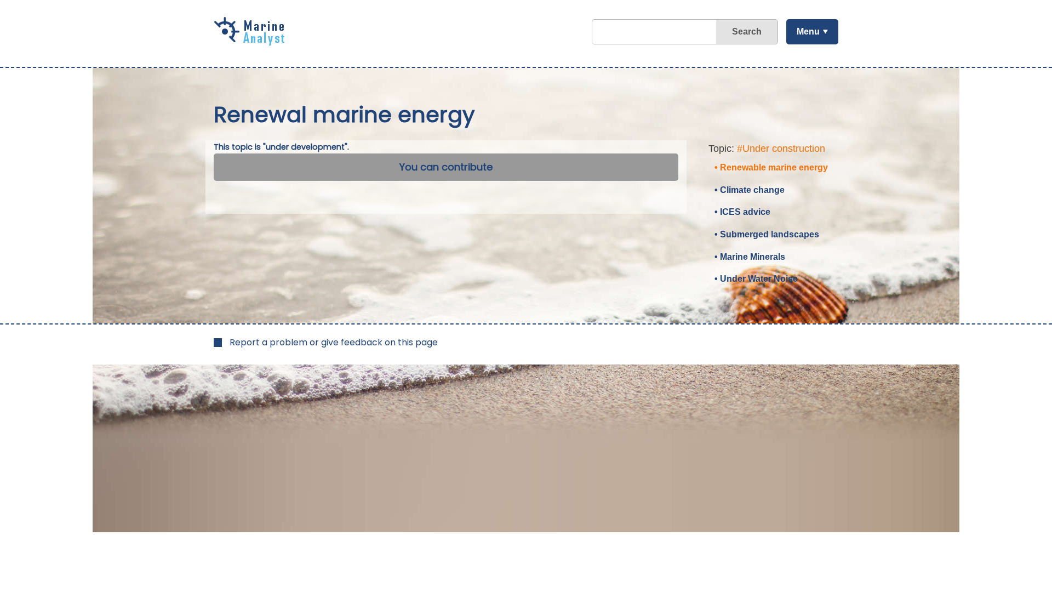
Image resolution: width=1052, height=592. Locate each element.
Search (747, 31)
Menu (808, 31)
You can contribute (446, 167)
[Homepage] (252, 41)
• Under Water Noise (756, 278)
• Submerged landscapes (766, 234)
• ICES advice (742, 212)
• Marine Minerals (749, 256)
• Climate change (749, 190)
